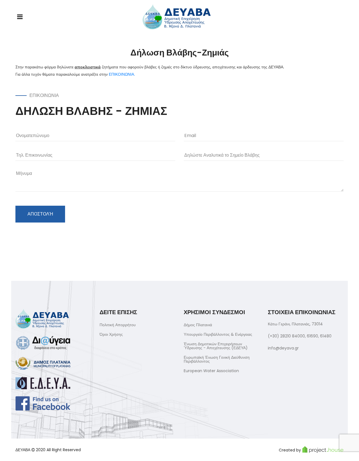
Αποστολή (40, 214)
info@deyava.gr (283, 348)
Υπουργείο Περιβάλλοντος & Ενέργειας (218, 334)
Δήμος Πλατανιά (198, 325)
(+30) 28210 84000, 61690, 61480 (300, 336)
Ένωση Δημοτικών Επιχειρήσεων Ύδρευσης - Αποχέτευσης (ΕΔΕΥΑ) (216, 346)
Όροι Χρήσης (111, 334)
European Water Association (211, 371)
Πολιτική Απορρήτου (118, 325)
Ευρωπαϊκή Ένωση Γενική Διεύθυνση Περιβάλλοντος (217, 359)
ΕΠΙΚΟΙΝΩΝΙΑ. (122, 74)
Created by (290, 450)
